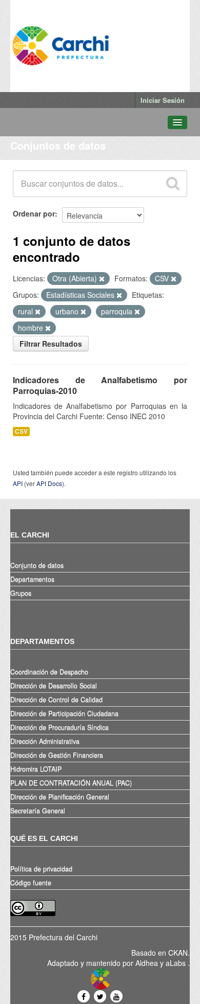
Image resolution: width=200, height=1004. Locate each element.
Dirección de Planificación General (59, 796)
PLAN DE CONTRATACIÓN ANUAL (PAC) (71, 782)
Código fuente (30, 882)
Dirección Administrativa (44, 741)
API (18, 483)
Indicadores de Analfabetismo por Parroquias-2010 (100, 385)
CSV (21, 431)
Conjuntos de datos (58, 145)
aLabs (177, 963)
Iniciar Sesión (163, 100)
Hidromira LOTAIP (36, 769)
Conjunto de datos (37, 565)
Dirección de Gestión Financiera (56, 755)
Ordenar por (34, 213)
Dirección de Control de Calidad (56, 699)
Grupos (20, 593)
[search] (172, 183)
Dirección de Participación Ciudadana (64, 713)
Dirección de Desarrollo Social (53, 685)
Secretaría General (37, 810)
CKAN (178, 952)
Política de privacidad (41, 868)
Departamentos (32, 579)
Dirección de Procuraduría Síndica (59, 727)
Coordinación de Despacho (49, 671)
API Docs (49, 483)
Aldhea (146, 963)
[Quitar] (102, 279)
